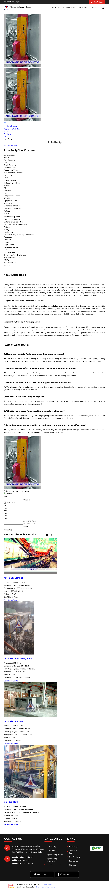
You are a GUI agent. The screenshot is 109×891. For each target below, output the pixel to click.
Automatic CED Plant (14, 577)
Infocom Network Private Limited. (45, 887)
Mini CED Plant (11, 802)
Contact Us (95, 7)
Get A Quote (98, 2)
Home (6, 131)
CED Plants (8, 136)
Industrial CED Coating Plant (18, 658)
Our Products (83, 7)
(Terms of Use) (47, 885)
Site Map (72, 865)
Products (7, 134)
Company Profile (69, 7)
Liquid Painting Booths (55, 855)
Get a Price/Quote (11, 145)
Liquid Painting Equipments (52, 860)
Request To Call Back (12, 129)
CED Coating (51, 846)
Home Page (56, 7)
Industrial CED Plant (14, 721)
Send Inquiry (11, 126)
